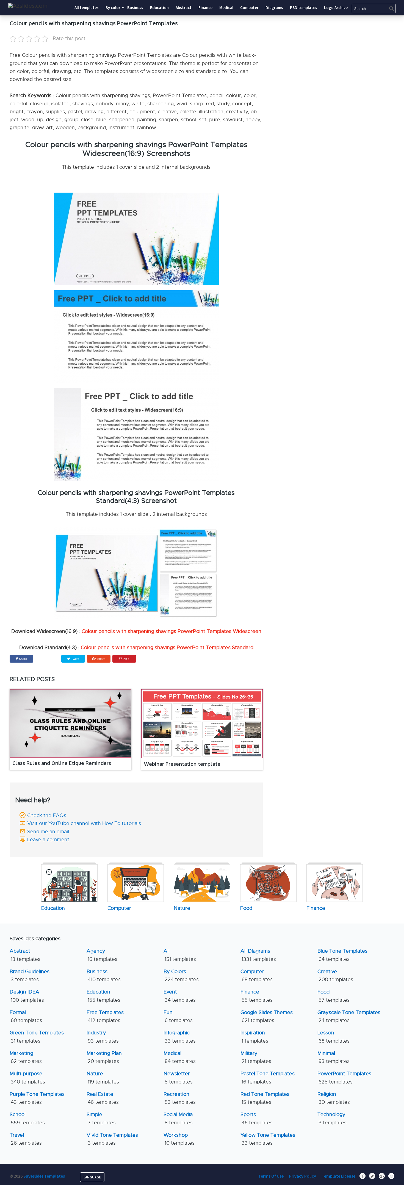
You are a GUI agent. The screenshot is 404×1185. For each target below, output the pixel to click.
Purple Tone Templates (37, 1098)
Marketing (26, 1057)
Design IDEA (27, 996)
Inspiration (254, 1037)
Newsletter (178, 1078)
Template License (338, 1176)
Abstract (25, 955)
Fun (178, 1016)
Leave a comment (48, 840)
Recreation (180, 1098)
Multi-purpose (27, 1078)
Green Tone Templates (37, 1037)
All (180, 955)
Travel (26, 1139)
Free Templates (105, 1016)
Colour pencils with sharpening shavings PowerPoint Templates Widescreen (171, 631)
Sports (256, 1118)
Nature (103, 1078)
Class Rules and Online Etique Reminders (61, 763)
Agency (102, 955)
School (27, 1118)
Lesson (333, 1037)
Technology (332, 1118)
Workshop (179, 1139)
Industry (103, 1037)
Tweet (74, 658)
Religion (333, 1098)
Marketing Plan (104, 1057)
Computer (256, 976)
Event (180, 996)
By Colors (181, 976)
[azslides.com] (28, 5)
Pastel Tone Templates (267, 1078)
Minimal (333, 1057)
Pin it (126, 658)
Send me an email (48, 832)
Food (333, 996)
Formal (26, 1016)
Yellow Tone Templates (267, 1139)
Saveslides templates (44, 1176)
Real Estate (103, 1098)
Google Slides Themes (266, 1016)
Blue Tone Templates (342, 955)
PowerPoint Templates (344, 1078)
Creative (335, 976)
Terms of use (271, 1176)
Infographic (180, 1037)
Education (103, 996)
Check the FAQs (46, 815)
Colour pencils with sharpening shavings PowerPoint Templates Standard (167, 647)
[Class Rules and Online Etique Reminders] (70, 723)
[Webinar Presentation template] (202, 723)
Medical (180, 1057)
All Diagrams (258, 955)
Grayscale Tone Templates (348, 1016)
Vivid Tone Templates (112, 1139)
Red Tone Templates (264, 1098)
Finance (256, 996)
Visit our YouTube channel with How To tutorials (84, 823)
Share (23, 658)
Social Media (178, 1118)
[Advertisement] (343, 53)
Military (255, 1057)
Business (104, 976)
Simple (101, 1118)
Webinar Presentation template (182, 764)
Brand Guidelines (29, 976)
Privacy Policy (302, 1176)
